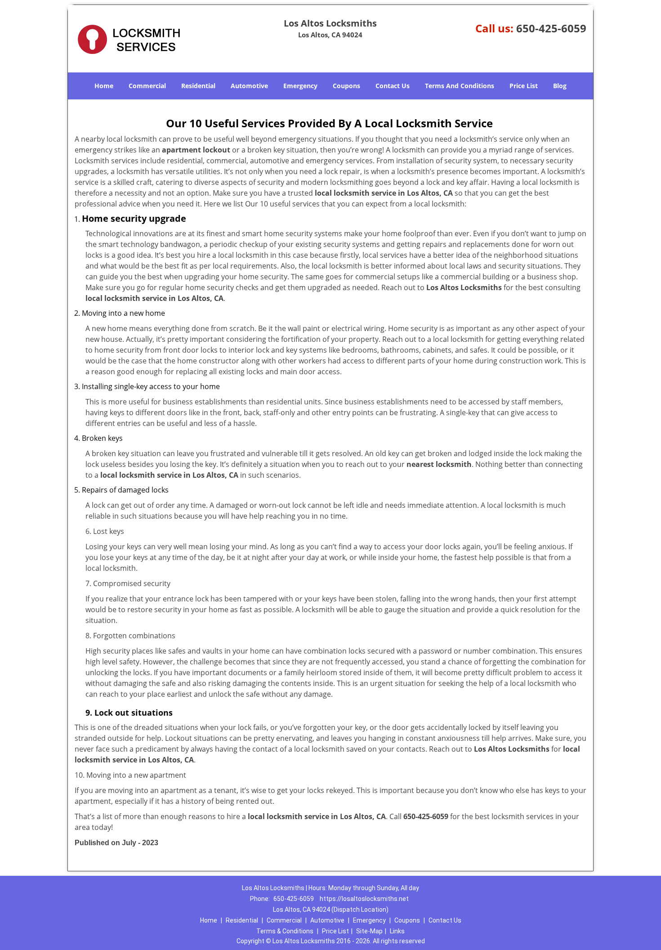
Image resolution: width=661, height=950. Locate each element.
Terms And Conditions (459, 85)
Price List (523, 85)
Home (103, 85)
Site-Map (369, 931)
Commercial (147, 85)
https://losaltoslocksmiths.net (364, 898)
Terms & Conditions (284, 931)
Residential (198, 85)
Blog (560, 85)
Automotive (249, 85)
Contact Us (392, 85)
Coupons (346, 85)
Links (397, 931)
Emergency (300, 85)
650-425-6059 (551, 28)
